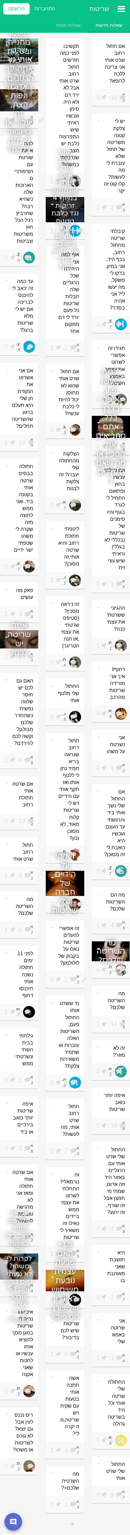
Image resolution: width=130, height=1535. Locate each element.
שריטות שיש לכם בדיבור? (70, 1330)
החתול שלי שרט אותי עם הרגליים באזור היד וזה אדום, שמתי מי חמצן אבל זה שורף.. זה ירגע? (114, 1181)
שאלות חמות (68, 25)
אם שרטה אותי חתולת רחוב (22, 794)
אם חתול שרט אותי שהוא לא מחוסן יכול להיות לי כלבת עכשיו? (69, 392)
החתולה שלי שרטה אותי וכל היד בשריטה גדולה (116, 1402)
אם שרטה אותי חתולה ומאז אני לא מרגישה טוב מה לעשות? (22, 1197)
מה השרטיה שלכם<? (70, 1481)
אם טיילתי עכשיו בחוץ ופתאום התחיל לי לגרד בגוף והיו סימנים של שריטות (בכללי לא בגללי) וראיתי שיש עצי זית (114, 519)
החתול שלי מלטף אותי (68, 693)
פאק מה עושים (24, 594)
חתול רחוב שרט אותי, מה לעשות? (70, 1120)
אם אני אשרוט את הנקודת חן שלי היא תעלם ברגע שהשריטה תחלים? (22, 398)
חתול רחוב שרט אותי (23, 852)
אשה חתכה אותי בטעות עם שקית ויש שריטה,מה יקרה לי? (69, 1406)
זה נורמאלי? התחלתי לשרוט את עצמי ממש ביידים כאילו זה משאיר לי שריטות (69, 1206)
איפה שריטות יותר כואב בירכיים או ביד (23, 1117)
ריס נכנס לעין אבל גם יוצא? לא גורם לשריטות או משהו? (23, 1432)
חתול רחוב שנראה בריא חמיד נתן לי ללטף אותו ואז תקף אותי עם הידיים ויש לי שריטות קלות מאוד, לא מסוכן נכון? (68, 789)
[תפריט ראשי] (121, 9)
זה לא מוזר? (119, 1051)
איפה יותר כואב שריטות (114, 1102)
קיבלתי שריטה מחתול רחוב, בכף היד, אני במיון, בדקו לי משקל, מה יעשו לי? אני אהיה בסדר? (115, 270)
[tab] (109, 25)
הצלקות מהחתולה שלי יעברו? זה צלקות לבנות (69, 471)
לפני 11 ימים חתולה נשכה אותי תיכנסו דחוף (25, 974)
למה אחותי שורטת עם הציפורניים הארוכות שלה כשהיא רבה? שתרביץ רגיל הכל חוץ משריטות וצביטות (23, 192)
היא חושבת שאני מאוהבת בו (116, 1266)
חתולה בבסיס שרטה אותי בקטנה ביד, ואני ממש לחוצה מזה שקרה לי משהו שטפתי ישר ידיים (23, 508)
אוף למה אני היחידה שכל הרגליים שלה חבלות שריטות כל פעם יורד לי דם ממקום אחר (68, 293)
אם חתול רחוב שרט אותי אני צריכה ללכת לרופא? (115, 64)
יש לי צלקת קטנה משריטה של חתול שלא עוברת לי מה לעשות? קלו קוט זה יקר (114, 156)
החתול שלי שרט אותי (115, 1471)
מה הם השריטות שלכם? (115, 901)
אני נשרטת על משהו (116, 744)
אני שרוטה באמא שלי (118, 1331)
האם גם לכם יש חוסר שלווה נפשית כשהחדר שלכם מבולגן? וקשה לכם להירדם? (22, 712)
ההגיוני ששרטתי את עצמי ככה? (116, 618)
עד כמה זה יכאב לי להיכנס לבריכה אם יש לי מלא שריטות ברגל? (22, 306)
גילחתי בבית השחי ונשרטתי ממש (24, 1049)
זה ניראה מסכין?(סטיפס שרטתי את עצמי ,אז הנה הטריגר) (70, 625)
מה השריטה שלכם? (24, 906)
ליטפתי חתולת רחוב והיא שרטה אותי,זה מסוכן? (68, 546)
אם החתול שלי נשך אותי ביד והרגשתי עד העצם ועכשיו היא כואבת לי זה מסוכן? (114, 823)
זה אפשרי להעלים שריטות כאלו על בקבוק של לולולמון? (68, 946)
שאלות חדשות (109, 25)
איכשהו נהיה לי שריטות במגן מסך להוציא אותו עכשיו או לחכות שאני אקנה (22, 1343)
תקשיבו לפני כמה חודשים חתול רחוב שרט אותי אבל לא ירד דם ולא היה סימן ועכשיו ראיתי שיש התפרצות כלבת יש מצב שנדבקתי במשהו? (69, 105)
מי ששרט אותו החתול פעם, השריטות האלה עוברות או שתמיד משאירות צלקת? (69, 1035)
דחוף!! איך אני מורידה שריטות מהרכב (117, 683)
